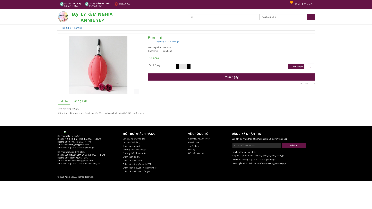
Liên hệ (191, 149)
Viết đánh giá (173, 42)
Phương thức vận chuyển (134, 149)
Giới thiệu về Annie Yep (199, 138)
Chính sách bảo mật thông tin (137, 171)
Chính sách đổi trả (131, 156)
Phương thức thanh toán (134, 153)
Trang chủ (66, 27)
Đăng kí (293, 145)
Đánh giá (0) (80, 101)
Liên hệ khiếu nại (196, 153)
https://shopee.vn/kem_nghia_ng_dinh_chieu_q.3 (262, 155)
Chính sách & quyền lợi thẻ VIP (137, 164)
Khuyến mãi (193, 142)
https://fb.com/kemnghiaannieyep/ (84, 163)
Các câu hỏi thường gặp (134, 138)
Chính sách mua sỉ (131, 146)
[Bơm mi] (98, 64)
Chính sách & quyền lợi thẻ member (139, 167)
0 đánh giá (161, 42)
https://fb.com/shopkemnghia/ (82, 147)
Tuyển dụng (193, 146)
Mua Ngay (231, 77)
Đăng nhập (308, 4)
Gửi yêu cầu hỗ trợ (131, 142)
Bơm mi (78, 27)
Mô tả (64, 101)
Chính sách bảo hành (132, 160)
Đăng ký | (299, 4)
